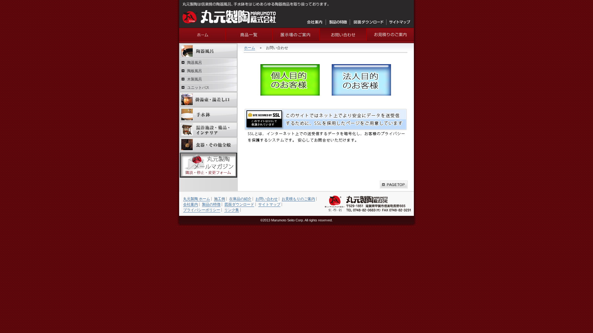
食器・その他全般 (208, 145)
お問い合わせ (343, 34)
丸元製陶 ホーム (196, 199)
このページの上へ (394, 184)
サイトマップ (399, 22)
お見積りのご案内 (390, 34)
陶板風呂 (194, 71)
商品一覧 (249, 34)
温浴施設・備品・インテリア (208, 129)
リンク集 (231, 210)
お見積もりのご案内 (298, 199)
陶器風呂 (208, 51)
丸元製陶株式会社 (229, 16)
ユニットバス (198, 87)
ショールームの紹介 (296, 34)
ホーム (249, 48)
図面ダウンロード (368, 22)
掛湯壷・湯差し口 (208, 99)
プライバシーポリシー (201, 210)
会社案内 (315, 22)
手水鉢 (208, 114)
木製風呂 (194, 79)
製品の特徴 (338, 22)
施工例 (219, 199)
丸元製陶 (202, 34)
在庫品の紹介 (240, 199)
